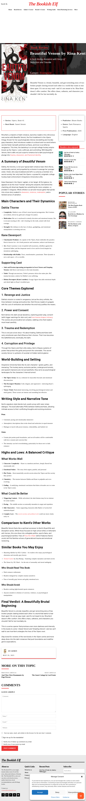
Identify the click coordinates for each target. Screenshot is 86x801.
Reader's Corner (75, 221)
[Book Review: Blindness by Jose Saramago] (63, 215)
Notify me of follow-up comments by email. (18, 742)
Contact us (66, 797)
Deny (57, 792)
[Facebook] (45, 105)
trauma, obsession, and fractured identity (25, 155)
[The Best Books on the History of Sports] (63, 225)
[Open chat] (81, 796)
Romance (45, 73)
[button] (82, 777)
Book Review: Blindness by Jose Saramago (76, 215)
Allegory (72, 212)
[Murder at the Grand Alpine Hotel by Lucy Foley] (61, 176)
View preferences (74, 792)
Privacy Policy (55, 797)
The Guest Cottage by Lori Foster (44, 675)
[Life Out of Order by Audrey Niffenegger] (61, 154)
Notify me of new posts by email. (14, 744)
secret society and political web (28, 514)
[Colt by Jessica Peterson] (61, 183)
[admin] (5, 651)
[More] (50, 105)
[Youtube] (18, 794)
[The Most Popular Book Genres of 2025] (63, 205)
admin (14, 651)
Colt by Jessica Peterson (70, 181)
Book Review (39, 47)
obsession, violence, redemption (33, 192)
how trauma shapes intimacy (42, 317)
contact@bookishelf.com (8, 790)
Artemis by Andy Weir (70, 160)
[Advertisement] (43, 27)
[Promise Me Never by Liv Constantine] (61, 169)
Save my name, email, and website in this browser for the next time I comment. (27, 733)
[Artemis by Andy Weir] (61, 162)
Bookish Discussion (72, 203)
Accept (40, 792)
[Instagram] (6, 794)
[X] (14, 794)
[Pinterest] (10, 794)
